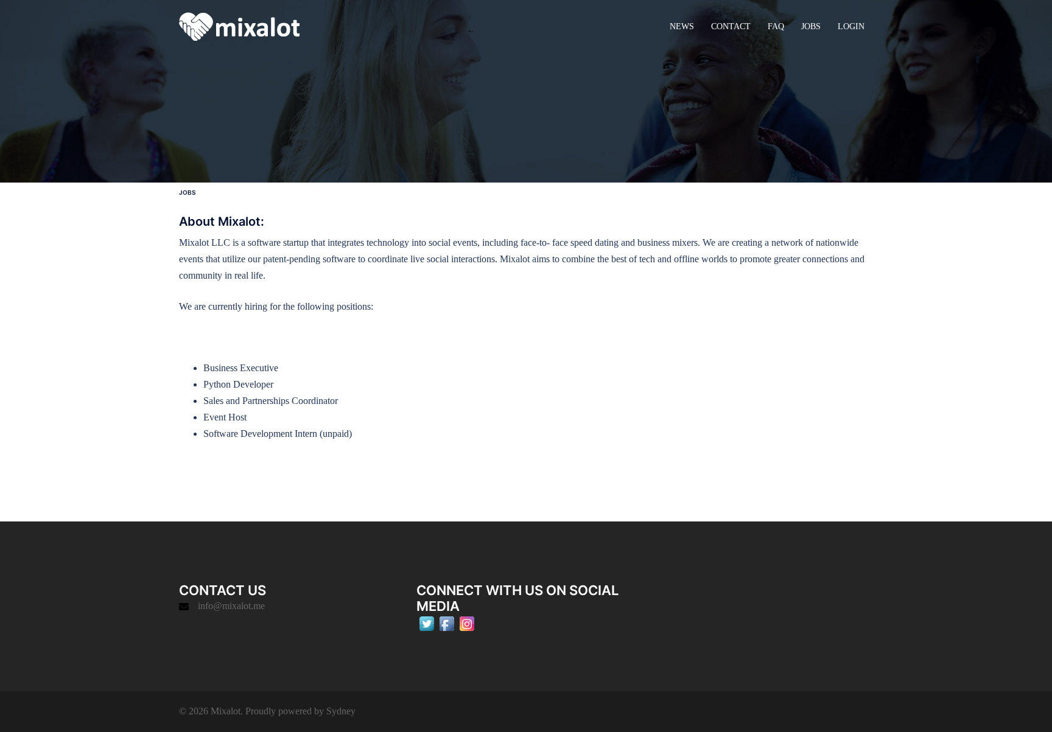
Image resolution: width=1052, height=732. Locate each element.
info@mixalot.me (231, 606)
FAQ (776, 26)
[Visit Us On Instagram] (467, 622)
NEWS (682, 26)
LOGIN (851, 26)
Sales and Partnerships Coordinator (270, 401)
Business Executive (240, 368)
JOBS (811, 26)
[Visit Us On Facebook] (447, 622)
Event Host (225, 417)
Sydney (341, 711)
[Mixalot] (239, 25)
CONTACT (731, 26)
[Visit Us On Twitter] (426, 622)
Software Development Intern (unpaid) (277, 433)
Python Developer (238, 384)
